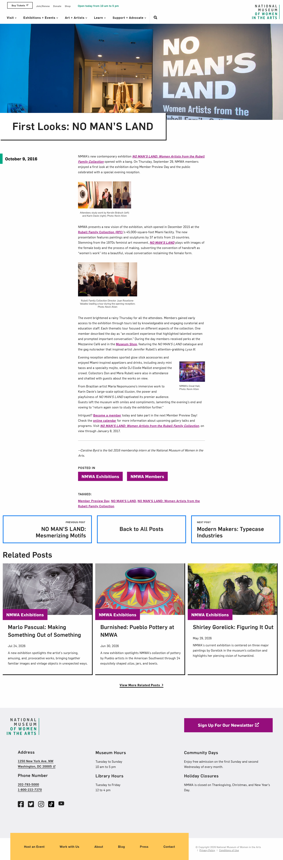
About (98, 846)
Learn (99, 17)
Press (144, 846)
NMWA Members (147, 476)
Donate (57, 6)
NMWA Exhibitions (100, 476)
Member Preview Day (94, 501)
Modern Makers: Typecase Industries (230, 529)
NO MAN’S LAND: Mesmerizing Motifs (61, 529)
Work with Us (69, 846)
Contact (169, 846)
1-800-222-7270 (30, 789)
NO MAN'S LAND (123, 501)
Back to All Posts (141, 528)
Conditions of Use (229, 850)
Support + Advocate (128, 17)
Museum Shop (126, 344)
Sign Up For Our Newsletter (226, 725)
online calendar (104, 420)
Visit (11, 17)
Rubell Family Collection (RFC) (100, 232)
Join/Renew (43, 6)
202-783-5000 (28, 784)
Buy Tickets (18, 5)
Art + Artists (75, 17)
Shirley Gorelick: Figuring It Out (233, 626)
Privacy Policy (207, 850)
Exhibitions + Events (39, 17)
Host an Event (34, 846)
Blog (121, 846)
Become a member (107, 415)
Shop (68, 6)
